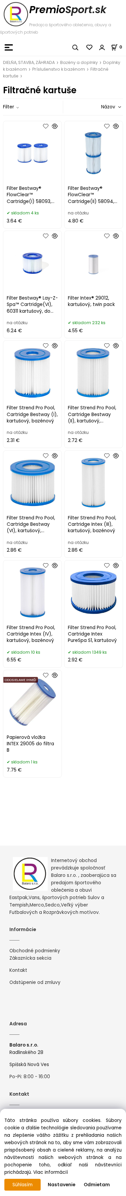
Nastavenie (61, 1185)
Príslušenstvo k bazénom (58, 69)
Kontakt (18, 970)
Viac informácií (50, 1172)
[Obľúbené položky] (89, 47)
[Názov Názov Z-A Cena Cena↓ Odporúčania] (101, 107)
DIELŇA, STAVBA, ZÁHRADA (29, 62)
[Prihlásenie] (102, 47)
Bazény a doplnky (79, 62)
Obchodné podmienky (34, 951)
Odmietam (97, 1185)
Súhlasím (22, 1185)
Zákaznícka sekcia (30, 958)
